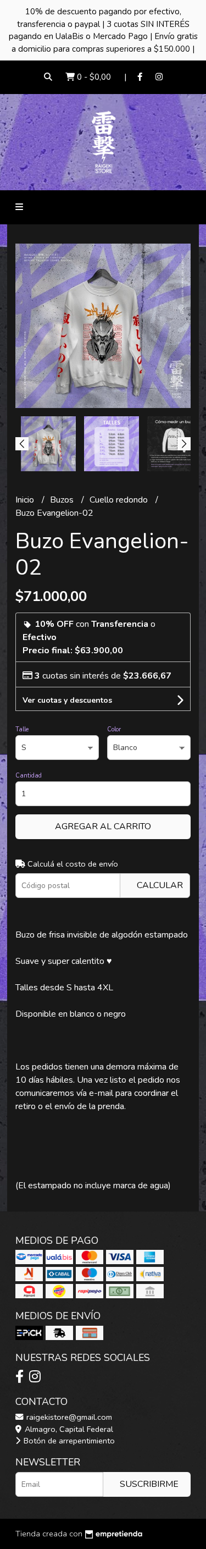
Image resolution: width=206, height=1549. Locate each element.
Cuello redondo (120, 500)
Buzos (63, 500)
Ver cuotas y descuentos (67, 700)
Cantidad (28, 775)
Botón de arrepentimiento (68, 1440)
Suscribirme (149, 1484)
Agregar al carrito (103, 826)
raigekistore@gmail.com (68, 1417)
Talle (22, 729)
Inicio (25, 500)
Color (114, 729)
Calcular (160, 885)
